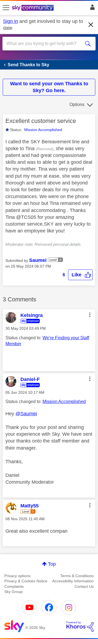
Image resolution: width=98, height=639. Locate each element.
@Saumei (26, 413)
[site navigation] (6, 7)
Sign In (91, 9)
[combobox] (44, 43)
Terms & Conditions (77, 576)
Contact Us (84, 586)
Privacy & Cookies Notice (25, 581)
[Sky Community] (33, 8)
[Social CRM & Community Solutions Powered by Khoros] (80, 626)
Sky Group (13, 591)
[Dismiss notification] (91, 24)
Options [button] (76, 104)
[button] (80, 274)
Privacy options (17, 576)
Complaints (14, 586)
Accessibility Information (73, 581)
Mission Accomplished (43, 130)
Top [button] (52, 564)
